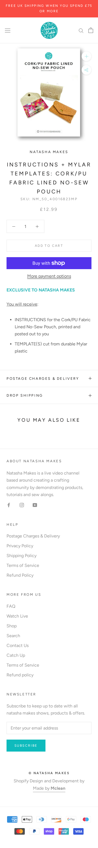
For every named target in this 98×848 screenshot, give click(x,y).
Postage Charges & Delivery (43, 378)
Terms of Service (23, 565)
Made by (49, 788)
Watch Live (17, 616)
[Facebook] (9, 504)
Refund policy (20, 674)
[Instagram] (22, 504)
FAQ (11, 606)
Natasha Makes (49, 152)
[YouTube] (35, 504)
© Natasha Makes (49, 773)
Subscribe (26, 745)
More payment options (49, 276)
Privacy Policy (20, 545)
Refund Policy (20, 575)
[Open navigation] (7, 30)
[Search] (81, 30)
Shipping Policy (21, 555)
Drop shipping (25, 395)
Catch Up (16, 655)
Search (13, 635)
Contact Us (18, 645)
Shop (12, 625)
